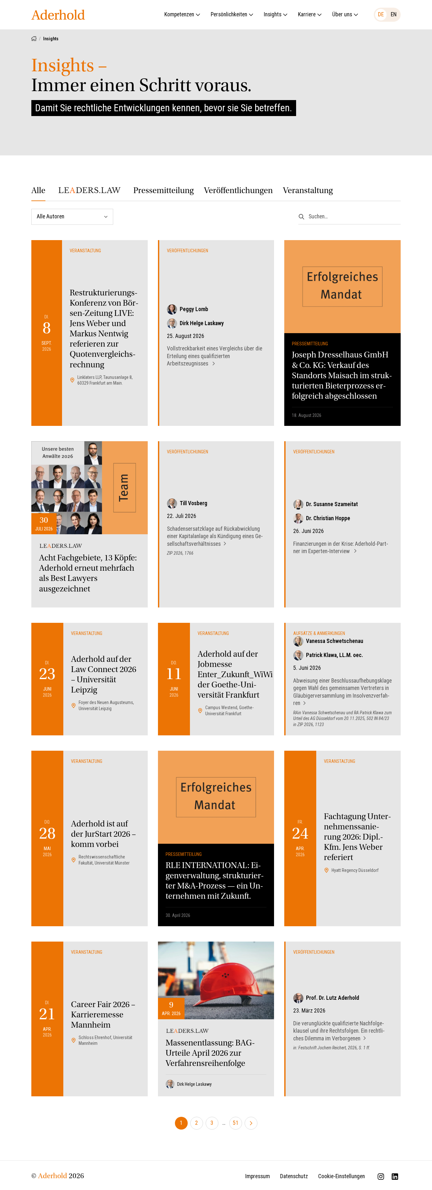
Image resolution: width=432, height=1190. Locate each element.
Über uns (342, 14)
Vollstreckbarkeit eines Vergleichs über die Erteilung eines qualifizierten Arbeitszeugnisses (214, 356)
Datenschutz (294, 1176)
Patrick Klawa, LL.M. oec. (334, 655)
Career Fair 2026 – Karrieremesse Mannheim (103, 1015)
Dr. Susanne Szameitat (332, 504)
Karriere (307, 14)
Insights (272, 14)
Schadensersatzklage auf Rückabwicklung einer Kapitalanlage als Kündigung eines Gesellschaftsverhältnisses (215, 536)
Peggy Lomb (194, 309)
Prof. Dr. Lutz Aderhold (332, 998)
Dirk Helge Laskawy (202, 323)
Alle (38, 191)
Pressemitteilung (163, 191)
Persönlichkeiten (229, 14)
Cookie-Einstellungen (341, 1176)
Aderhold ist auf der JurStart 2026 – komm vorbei (103, 834)
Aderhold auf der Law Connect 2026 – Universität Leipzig (103, 675)
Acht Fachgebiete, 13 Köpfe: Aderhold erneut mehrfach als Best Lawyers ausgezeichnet (88, 573)
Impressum (257, 1176)
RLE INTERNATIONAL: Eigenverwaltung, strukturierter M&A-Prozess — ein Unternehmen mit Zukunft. (215, 881)
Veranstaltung (308, 191)
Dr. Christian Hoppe (328, 518)
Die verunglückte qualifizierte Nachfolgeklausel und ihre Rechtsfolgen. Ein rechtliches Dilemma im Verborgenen (339, 1031)
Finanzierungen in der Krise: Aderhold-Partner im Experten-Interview (340, 548)
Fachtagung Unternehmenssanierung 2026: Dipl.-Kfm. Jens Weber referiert (357, 837)
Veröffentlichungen (238, 191)
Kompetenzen (179, 14)
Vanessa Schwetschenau (334, 641)
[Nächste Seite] (251, 1123)
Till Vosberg (193, 503)
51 (236, 1123)
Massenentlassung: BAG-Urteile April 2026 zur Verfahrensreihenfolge (210, 1053)
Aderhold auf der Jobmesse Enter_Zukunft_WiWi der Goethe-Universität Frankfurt (235, 675)
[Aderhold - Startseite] (58, 15)
